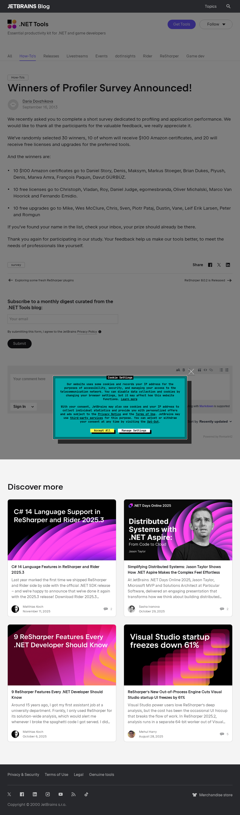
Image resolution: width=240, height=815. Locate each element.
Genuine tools (101, 774)
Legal (78, 774)
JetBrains (49, 804)
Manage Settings (134, 430)
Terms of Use (145, 414)
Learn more (129, 399)
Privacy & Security (23, 774)
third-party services (86, 418)
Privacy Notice (109, 414)
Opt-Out (153, 422)
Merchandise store (214, 797)
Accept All (102, 430)
